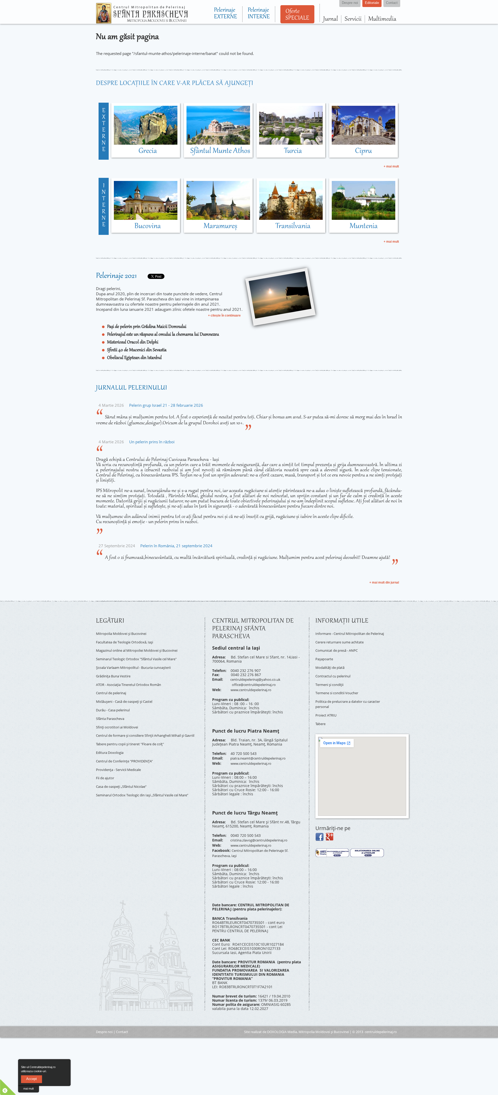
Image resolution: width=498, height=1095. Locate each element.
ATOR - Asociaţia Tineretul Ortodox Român (132, 677)
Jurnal (330, 19)
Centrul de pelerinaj (113, 685)
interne (104, 205)
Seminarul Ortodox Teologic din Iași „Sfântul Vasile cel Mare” (143, 780)
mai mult (28, 1088)
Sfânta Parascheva (112, 707)
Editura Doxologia (111, 741)
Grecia (148, 151)
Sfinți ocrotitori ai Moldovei (119, 715)
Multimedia (382, 19)
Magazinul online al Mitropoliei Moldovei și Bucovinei (142, 647)
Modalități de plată (331, 666)
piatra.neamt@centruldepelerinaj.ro (261, 754)
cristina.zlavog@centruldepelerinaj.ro (263, 834)
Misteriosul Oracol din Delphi (132, 342)
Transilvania (292, 226)
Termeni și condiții (331, 681)
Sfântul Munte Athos (220, 151)
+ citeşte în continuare (224, 315)
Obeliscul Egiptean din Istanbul (134, 358)
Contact (122, 1022)
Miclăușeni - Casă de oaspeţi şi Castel (128, 692)
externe (104, 130)
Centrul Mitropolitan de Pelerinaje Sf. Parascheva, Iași (254, 844)
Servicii (353, 19)
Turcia (293, 151)
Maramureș (220, 226)
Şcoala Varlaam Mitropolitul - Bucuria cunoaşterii (138, 662)
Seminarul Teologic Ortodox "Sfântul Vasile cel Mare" (142, 655)
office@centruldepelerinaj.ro (257, 682)
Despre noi (104, 1022)
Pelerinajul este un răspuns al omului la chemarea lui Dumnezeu (163, 335)
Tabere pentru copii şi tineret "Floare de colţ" (135, 734)
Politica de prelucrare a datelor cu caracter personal (345, 698)
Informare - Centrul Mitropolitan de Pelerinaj (346, 635)
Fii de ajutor (106, 763)
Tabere (321, 715)
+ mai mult (391, 166)
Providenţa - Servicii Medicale (121, 756)
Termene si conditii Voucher (339, 689)
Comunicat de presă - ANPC (339, 651)
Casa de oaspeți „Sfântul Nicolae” (125, 771)
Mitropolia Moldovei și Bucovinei (124, 632)
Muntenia (364, 226)
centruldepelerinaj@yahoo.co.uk (258, 678)
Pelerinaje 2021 (116, 276)
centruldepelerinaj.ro (381, 1022)
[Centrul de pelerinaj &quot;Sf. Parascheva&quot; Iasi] (142, 21)
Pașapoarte (325, 659)
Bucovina (147, 226)
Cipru (363, 151)
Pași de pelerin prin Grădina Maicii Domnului (146, 327)
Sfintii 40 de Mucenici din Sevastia (137, 350)
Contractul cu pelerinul (335, 674)
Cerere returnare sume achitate (343, 644)
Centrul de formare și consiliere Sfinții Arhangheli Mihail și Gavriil (147, 724)
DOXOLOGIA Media (282, 1022)
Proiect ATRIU (327, 708)
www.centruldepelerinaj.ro (254, 687)
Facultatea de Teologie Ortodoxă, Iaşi (128, 640)
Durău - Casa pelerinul (115, 700)
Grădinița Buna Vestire (115, 670)
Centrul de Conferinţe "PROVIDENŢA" (128, 749)
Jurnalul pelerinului (131, 388)
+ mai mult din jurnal (384, 582)
